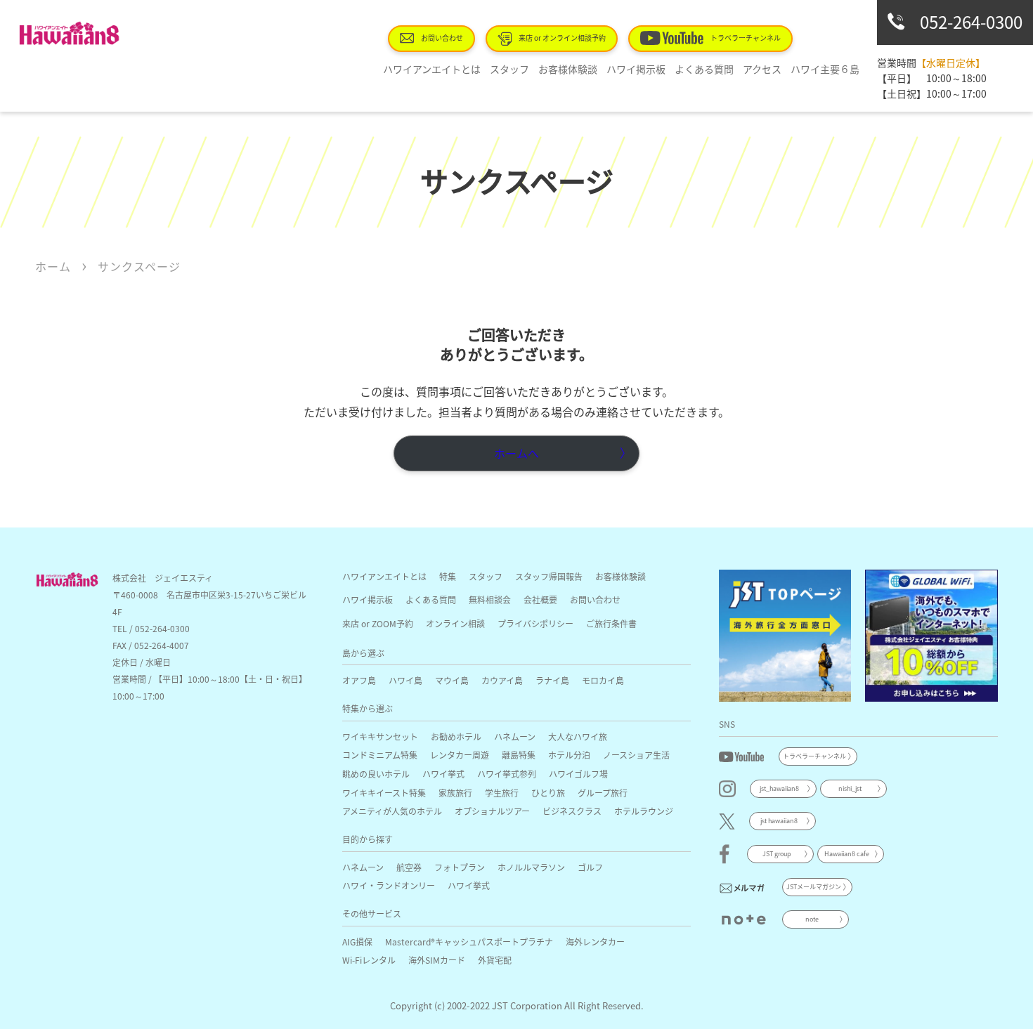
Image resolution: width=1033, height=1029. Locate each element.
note (812, 919)
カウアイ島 (502, 680)
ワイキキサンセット (380, 736)
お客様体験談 (567, 69)
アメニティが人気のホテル (392, 811)
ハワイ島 (405, 680)
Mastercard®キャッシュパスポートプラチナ (469, 942)
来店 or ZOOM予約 (377, 623)
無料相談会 (490, 599)
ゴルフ (590, 867)
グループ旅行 (603, 793)
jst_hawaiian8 (779, 788)
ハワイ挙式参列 (506, 774)
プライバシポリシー (535, 623)
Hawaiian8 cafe (846, 853)
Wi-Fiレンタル (369, 960)
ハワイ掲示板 (635, 69)
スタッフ (509, 69)
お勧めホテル (456, 736)
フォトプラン (459, 867)
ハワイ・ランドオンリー (388, 885)
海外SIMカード (436, 960)
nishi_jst (850, 788)
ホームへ (516, 453)
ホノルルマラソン (531, 867)
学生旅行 (502, 793)
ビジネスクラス (572, 811)
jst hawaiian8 (779, 820)
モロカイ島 (603, 680)
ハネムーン (514, 736)
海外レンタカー (595, 942)
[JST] (785, 636)
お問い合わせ (442, 37)
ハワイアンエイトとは (432, 69)
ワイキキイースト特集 (384, 793)
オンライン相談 (455, 623)
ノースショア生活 (636, 755)
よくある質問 (704, 69)
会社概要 (540, 599)
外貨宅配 (495, 960)
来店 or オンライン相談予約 (562, 37)
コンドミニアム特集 (379, 755)
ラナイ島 (552, 680)
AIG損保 (357, 942)
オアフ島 (359, 680)
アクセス (762, 69)
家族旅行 (455, 793)
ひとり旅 (548, 793)
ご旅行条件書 (611, 623)
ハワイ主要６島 (825, 69)
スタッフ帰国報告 (549, 576)
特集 (447, 576)
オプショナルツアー (492, 811)
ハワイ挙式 (443, 774)
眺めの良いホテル (376, 774)
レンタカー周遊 (459, 755)
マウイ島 (452, 680)
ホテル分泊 (569, 755)
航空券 (409, 867)
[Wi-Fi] (931, 636)
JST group (776, 853)
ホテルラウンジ (643, 811)
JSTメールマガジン (813, 886)
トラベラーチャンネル (745, 37)
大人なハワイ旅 (577, 736)
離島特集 (518, 755)
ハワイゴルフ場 (578, 774)
